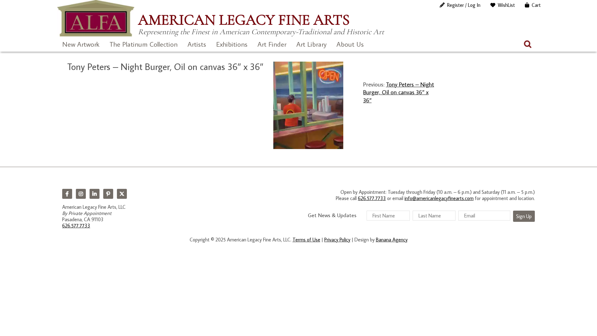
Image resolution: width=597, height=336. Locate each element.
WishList (506, 4)
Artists (196, 44)
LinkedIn (95, 194)
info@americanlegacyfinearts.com (439, 198)
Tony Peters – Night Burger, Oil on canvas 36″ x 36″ (398, 92)
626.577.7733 (76, 225)
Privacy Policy (337, 239)
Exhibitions (232, 44)
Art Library (311, 44)
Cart (536, 4)
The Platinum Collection (143, 44)
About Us (350, 44)
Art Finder (271, 44)
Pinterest (108, 194)
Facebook (67, 194)
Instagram (81, 194)
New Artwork (81, 44)
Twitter (122, 194)
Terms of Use (306, 239)
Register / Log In (463, 4)
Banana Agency (392, 239)
